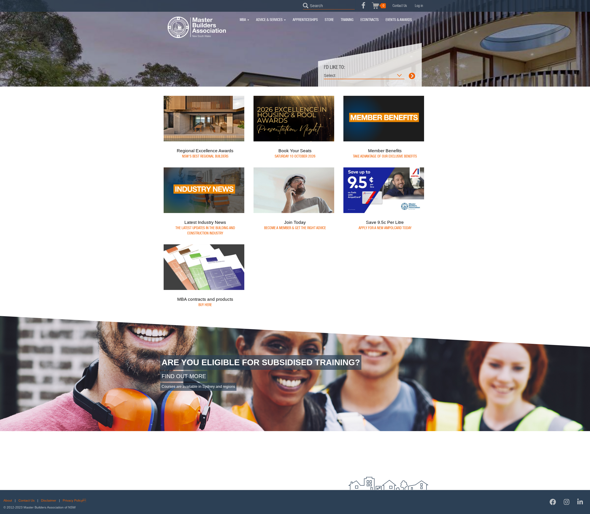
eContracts (369, 20)
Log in (419, 6)
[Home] (196, 27)
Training (347, 20)
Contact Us (399, 6)
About (7, 500)
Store (329, 20)
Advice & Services (269, 20)
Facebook (363, 8)
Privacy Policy (74, 500)
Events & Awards (399, 20)
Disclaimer (48, 500)
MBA (243, 20)
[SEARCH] (305, 5)
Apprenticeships (305, 20)
